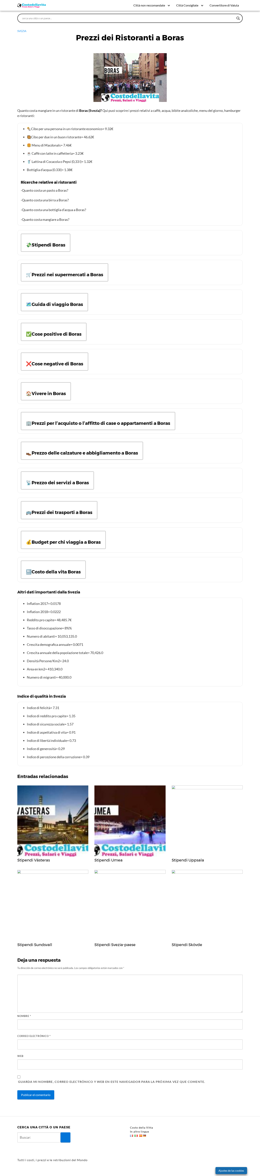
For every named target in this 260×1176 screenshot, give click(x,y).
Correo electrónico (34, 1036)
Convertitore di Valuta (224, 5)
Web (20, 1056)
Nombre (24, 1015)
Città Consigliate (187, 5)
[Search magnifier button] (238, 18)
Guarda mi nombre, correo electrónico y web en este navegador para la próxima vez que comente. (111, 1081)
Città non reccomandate (149, 5)
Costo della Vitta (141, 1127)
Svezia (21, 31)
